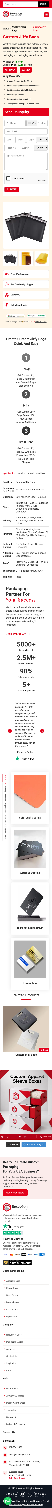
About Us (10, 1346)
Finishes (5, 794)
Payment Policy (16, 1501)
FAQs (8, 1367)
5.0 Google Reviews (41, 322)
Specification (9, 473)
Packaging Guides (14, 1338)
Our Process (12, 1385)
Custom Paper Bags (19, 29)
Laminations (5, 776)
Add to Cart (10, 70)
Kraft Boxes (12, 1306)
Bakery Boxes (12, 1299)
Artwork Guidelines (36, 473)
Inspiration (11, 1360)
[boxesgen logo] (15, 1207)
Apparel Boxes (13, 1277)
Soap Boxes (12, 1292)
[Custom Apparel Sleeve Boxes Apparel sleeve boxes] (26, 1102)
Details (21, 473)
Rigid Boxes (11, 1313)
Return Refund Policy (33, 1501)
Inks (5, 834)
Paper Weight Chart (15, 1399)
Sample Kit (11, 1414)
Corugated (5, 825)
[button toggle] (8, 1501)
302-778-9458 (15, 1444)
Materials (5, 815)
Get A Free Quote (15, 1189)
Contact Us (11, 1353)
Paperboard (5, 805)
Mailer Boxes (12, 1285)
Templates (11, 1407)
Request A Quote (14, 1331)
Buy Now (26, 70)
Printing (5, 786)
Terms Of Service (25, 1498)
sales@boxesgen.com (19, 1451)
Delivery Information (15, 1421)
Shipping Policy (41, 1498)
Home (6, 28)
